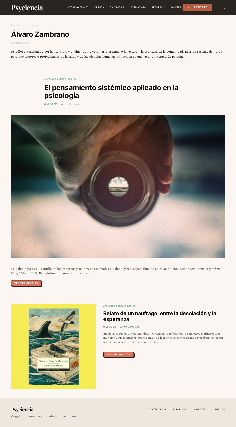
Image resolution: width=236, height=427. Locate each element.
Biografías (117, 7)
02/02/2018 (110, 326)
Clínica (99, 7)
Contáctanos (157, 409)
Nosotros (201, 409)
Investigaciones (77, 7)
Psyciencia (27, 7)
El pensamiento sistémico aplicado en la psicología (111, 91)
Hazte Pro (200, 7)
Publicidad (180, 409)
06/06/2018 (51, 104)
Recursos (158, 7)
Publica (220, 409)
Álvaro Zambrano (71, 104)
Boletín (176, 7)
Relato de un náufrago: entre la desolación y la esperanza (159, 316)
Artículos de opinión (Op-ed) (60, 78)
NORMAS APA (138, 7)
